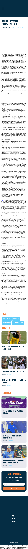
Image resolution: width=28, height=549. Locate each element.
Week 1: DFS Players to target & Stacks (13, 381)
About (14, 516)
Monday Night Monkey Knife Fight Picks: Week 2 (13, 461)
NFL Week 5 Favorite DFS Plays (12, 371)
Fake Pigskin (16, 542)
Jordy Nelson (7, 318)
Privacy (14, 518)
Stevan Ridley (7, 323)
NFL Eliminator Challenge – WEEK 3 (13, 411)
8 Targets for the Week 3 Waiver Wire (12, 436)
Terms (14, 521)
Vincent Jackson (18, 323)
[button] (3, 8)
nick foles (16, 318)
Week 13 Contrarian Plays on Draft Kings (12, 347)
